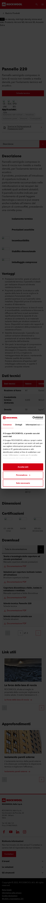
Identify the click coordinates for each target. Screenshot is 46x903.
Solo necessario (23, 483)
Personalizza (21, 475)
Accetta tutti (23, 467)
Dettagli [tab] (18, 425)
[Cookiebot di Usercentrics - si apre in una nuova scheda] (32, 417)
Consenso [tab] (7, 425)
